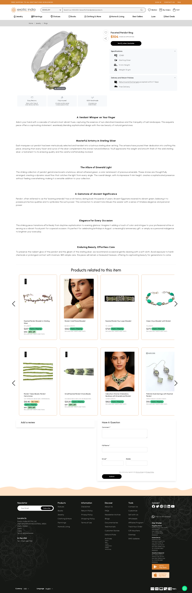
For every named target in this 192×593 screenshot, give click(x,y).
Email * (104, 459)
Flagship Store (157, 526)
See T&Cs (35, 104)
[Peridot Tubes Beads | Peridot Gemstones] (38, 391)
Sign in (158, 2)
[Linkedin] (168, 507)
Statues (61, 507)
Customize (132, 511)
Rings (46, 23)
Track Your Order (135, 527)
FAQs (107, 511)
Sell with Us (133, 515)
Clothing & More (65, 519)
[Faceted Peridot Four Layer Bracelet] (119, 318)
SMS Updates (134, 539)
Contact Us (133, 507)
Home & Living (64, 527)
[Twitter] (157, 507)
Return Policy (86, 511)
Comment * (106, 427)
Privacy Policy (150, 472)
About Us (108, 507)
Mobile (128, 459)
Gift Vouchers (134, 531)
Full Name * (106, 445)
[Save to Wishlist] (106, 33)
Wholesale (132, 519)
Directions (155, 535)
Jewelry (38, 23)
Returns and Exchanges (129, 82)
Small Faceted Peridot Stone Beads (78, 394)
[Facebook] (153, 507)
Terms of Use (139, 472)
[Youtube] (173, 507)
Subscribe (46, 508)
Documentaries (111, 523)
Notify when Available (126, 43)
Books (60, 511)
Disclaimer (85, 507)
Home (31, 23)
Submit (111, 476)
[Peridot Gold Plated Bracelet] (79, 318)
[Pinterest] (161, 507)
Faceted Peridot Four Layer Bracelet (118, 321)
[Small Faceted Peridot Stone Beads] (79, 391)
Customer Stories (112, 531)
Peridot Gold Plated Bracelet (75, 321)
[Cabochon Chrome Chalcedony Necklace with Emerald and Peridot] (119, 391)
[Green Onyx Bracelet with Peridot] (160, 318)
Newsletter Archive (112, 515)
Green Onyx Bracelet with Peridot (158, 321)
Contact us (169, 2)
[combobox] (100, 10)
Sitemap (132, 535)
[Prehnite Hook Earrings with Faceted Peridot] (160, 391)
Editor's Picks (110, 535)
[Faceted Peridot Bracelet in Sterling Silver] (38, 318)
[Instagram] (165, 507)
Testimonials (110, 527)
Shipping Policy (88, 519)
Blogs (107, 519)
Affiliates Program (135, 523)
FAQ (179, 2)
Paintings (62, 523)
